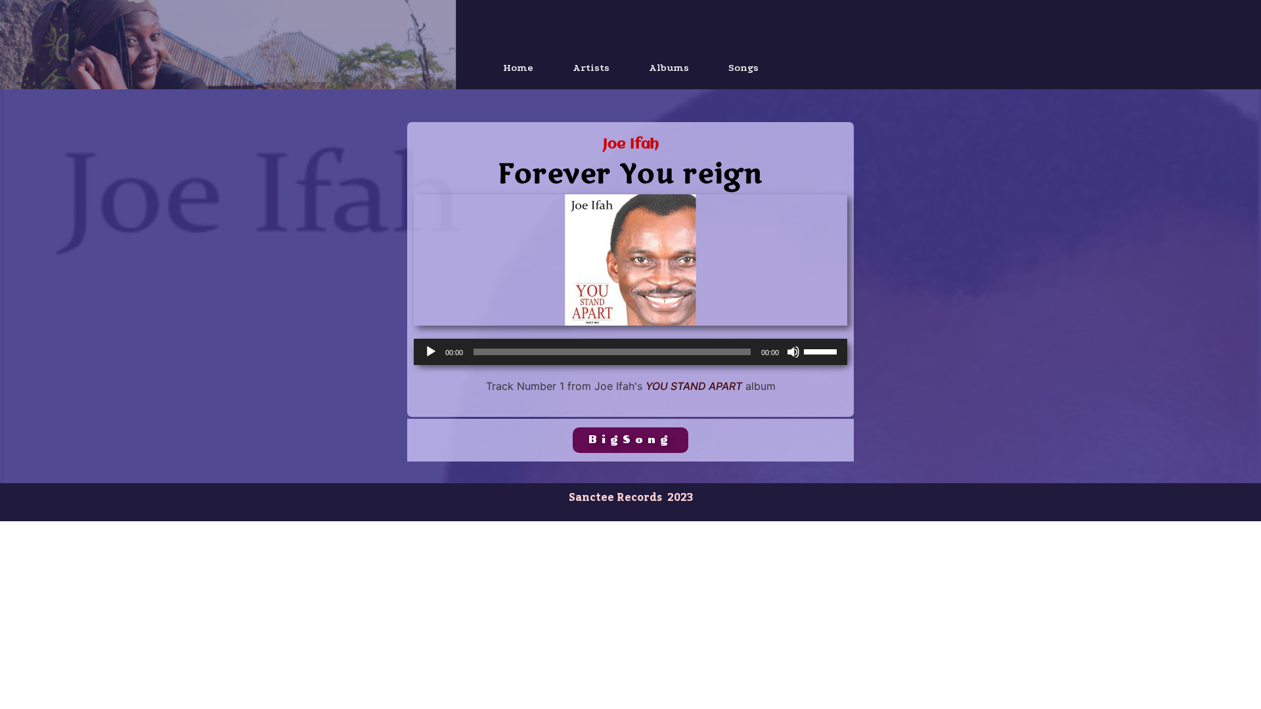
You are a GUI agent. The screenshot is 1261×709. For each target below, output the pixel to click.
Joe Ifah (631, 145)
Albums (669, 68)
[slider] (822, 350)
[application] (630, 352)
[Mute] (793, 351)
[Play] (430, 351)
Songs (743, 68)
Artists (591, 68)
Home (518, 68)
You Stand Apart (694, 386)
